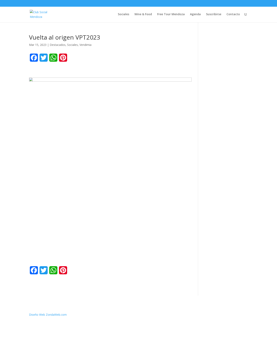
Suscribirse (213, 14)
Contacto (233, 14)
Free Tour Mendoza (171, 14)
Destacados (57, 45)
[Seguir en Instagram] (245, 315)
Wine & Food (143, 14)
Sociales (123, 14)
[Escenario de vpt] (110, 199)
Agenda (195, 14)
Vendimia (85, 45)
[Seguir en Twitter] (236, 315)
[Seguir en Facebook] (228, 315)
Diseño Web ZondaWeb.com (48, 315)
